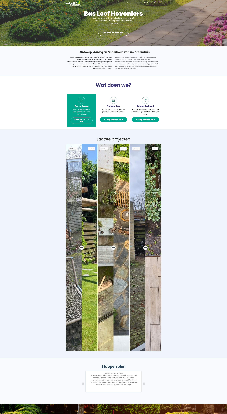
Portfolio (147, 3)
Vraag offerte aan (81, 120)
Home (129, 3)
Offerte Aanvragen (113, 32)
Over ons (137, 3)
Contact (157, 3)
